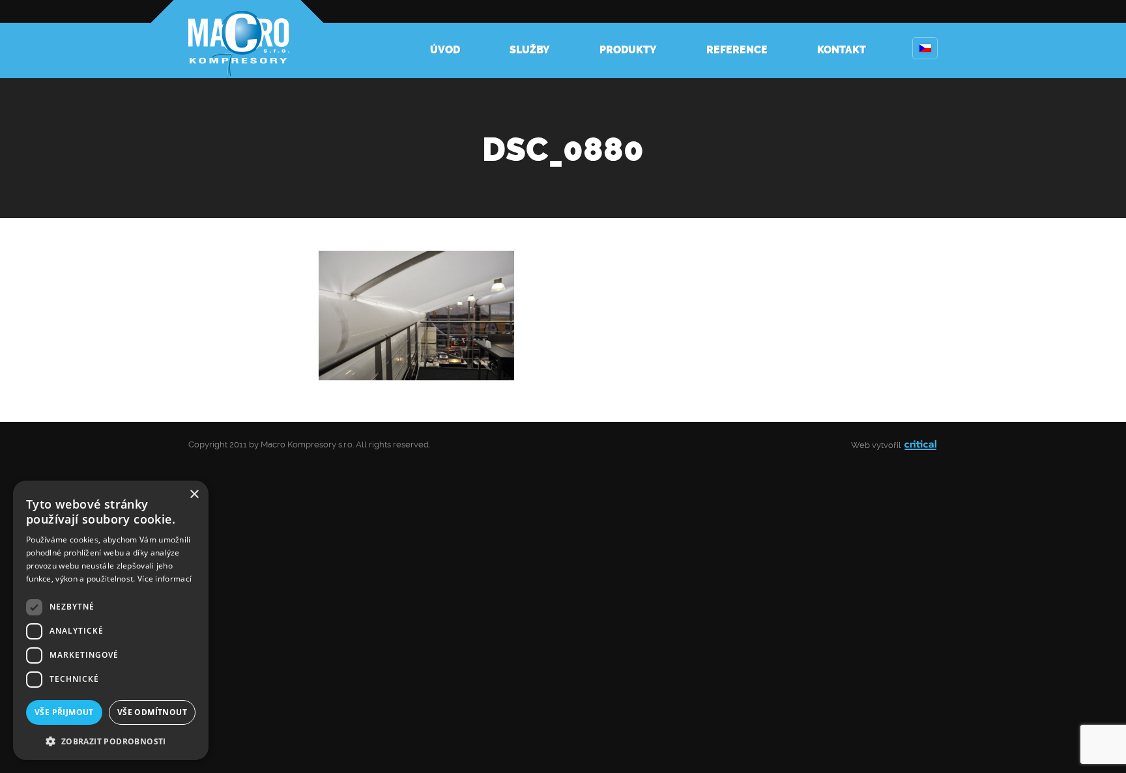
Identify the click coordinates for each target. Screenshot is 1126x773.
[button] (110, 740)
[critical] (920, 445)
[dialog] (111, 620)
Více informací (164, 578)
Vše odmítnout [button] (152, 712)
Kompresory (237, 39)
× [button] (194, 494)
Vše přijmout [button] (64, 712)
